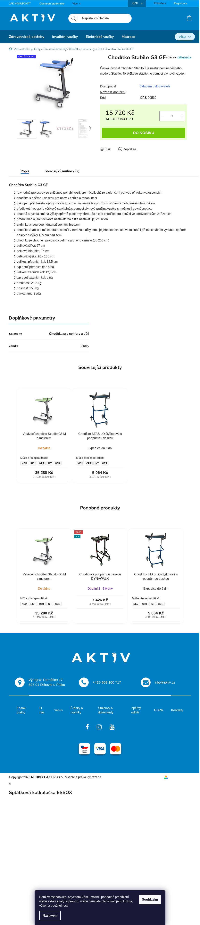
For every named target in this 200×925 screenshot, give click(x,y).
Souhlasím (150, 899)
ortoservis (184, 57)
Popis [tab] (25, 171)
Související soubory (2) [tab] (62, 171)
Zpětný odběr (136, 710)
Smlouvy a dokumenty (105, 710)
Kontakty (177, 710)
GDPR (158, 710)
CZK (135, 3)
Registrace (180, 3)
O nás (42, 710)
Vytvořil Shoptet (180, 777)
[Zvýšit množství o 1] (182, 116)
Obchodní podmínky (51, 3)
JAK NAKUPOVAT (20, 3)
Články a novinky (77, 710)
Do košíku (143, 133)
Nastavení (50, 915)
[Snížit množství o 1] (162, 116)
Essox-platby (21, 710)
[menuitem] (26, 36)
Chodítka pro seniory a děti (69, 333)
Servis (58, 710)
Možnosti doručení (112, 92)
